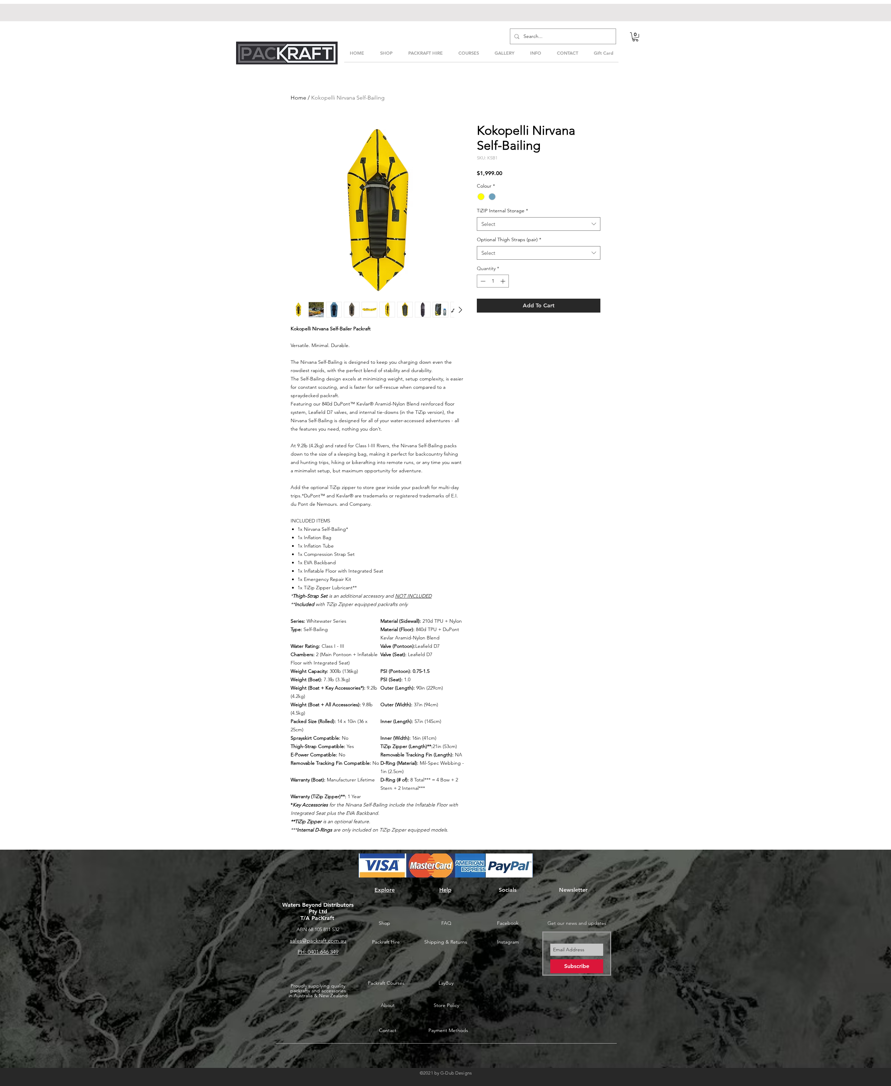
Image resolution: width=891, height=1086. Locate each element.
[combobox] (538, 224)
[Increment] (503, 281)
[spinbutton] (493, 281)
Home (298, 97)
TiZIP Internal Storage (502, 210)
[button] (635, 36)
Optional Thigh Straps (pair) (509, 239)
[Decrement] (482, 281)
